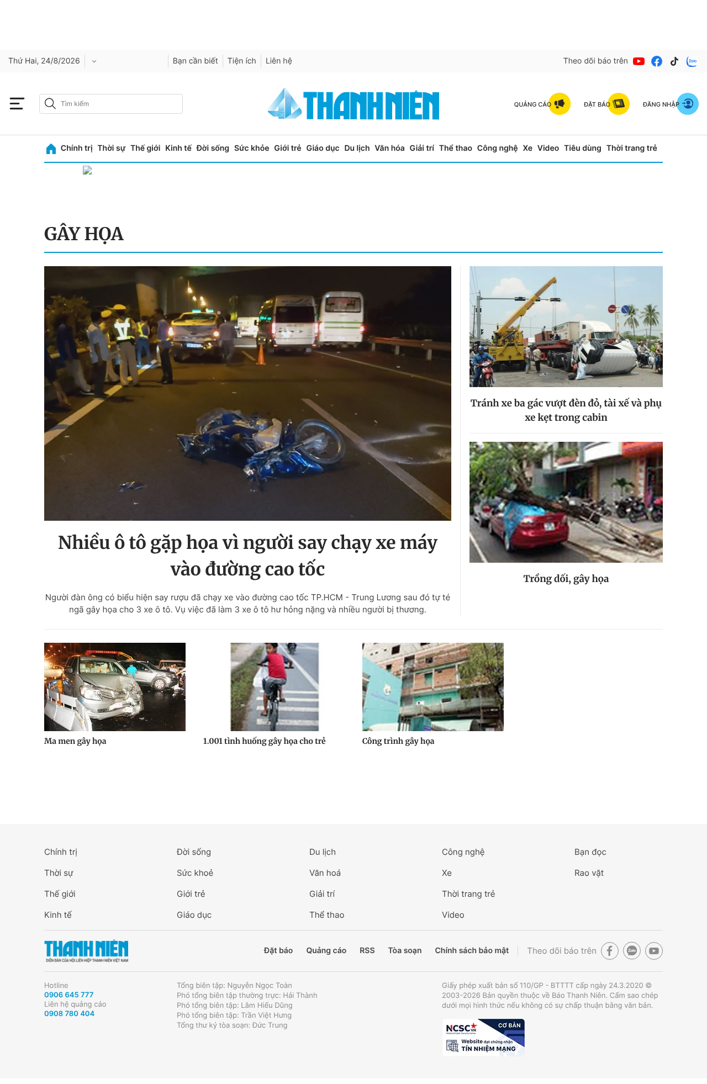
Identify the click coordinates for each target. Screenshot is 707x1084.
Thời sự (111, 148)
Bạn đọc (590, 852)
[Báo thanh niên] (353, 103)
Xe (527, 148)
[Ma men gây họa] (115, 687)
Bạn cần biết (195, 61)
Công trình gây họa (398, 741)
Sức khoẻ (195, 873)
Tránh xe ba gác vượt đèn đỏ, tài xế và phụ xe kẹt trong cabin (566, 410)
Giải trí (422, 148)
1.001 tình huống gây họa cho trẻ (264, 741)
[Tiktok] (674, 61)
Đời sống (213, 148)
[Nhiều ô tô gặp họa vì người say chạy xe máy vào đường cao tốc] (247, 393)
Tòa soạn (405, 950)
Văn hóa (389, 148)
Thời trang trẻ (631, 148)
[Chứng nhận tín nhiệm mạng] (483, 1037)
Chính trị (77, 148)
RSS (367, 950)
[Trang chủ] (51, 149)
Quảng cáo (326, 950)
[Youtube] (639, 61)
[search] (111, 104)
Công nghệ (497, 148)
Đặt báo (278, 950)
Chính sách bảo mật (472, 950)
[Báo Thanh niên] (86, 951)
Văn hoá (325, 873)
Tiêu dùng (583, 148)
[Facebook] (656, 61)
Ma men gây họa (75, 741)
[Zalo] (692, 61)
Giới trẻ (287, 148)
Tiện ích (242, 61)
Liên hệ (279, 61)
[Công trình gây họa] (433, 687)
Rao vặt (589, 873)
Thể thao (455, 148)
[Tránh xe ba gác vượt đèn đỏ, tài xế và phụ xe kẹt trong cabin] (566, 326)
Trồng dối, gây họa (566, 579)
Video (548, 148)
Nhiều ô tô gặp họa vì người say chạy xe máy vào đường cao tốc (247, 556)
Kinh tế (178, 148)
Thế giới (145, 148)
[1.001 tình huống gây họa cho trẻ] (274, 687)
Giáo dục (322, 148)
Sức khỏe (252, 148)
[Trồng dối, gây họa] (566, 502)
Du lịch (357, 148)
